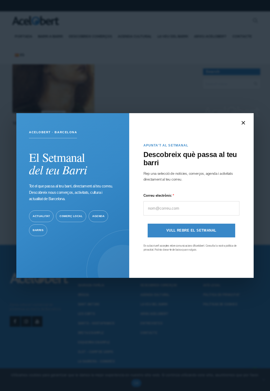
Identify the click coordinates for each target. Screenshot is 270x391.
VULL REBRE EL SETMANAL (191, 230)
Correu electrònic (158, 195)
